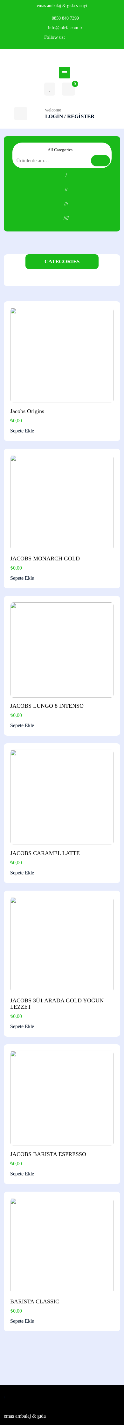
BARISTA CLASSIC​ (34, 1301)
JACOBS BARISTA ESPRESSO (48, 1154)
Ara (100, 160)
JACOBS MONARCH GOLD (45, 558)
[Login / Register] (20, 113)
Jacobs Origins (27, 411)
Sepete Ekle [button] (22, 430)
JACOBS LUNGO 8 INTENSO (47, 706)
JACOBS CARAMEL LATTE (45, 853)
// (66, 189)
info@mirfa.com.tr (65, 27)
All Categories (60, 149)
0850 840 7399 (65, 18)
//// (66, 218)
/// (66, 203)
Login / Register (69, 116)
